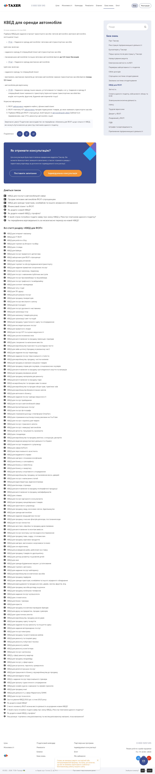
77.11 (10, 42)
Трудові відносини (116, 109)
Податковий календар (46, 743)
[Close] (97, 760)
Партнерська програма (83, 743)
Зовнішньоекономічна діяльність (122, 100)
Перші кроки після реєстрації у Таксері (125, 54)
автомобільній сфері (61, 113)
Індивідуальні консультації (85, 747)
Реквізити (89, 6)
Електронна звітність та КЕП (120, 63)
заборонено (18, 106)
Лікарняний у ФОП (116, 118)
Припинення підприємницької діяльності (126, 131)
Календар (79, 6)
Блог (118, 6)
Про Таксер (114, 41)
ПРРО (111, 105)
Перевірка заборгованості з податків (124, 67)
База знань (109, 6)
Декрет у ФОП (115, 114)
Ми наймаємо (80, 756)
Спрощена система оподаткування (123, 76)
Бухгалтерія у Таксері (118, 50)
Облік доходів (115, 72)
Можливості (67, 6)
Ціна (57, 6)
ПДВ (110, 123)
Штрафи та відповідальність (120, 127)
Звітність (112, 89)
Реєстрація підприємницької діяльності (125, 45)
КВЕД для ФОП (115, 85)
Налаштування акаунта (118, 59)
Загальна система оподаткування (123, 81)
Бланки (99, 6)
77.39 (10, 90)
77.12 (10, 62)
